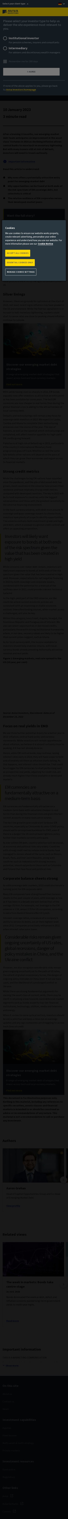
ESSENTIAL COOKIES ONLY (20, 262)
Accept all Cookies (18, 253)
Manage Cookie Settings (21, 272)
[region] (34, 250)
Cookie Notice (45, 244)
